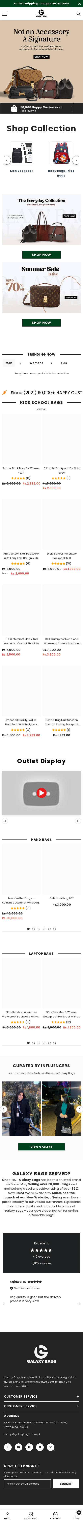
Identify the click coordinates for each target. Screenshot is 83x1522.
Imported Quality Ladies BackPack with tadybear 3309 (21, 727)
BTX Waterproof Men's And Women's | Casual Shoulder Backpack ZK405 (21, 646)
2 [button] (44, 102)
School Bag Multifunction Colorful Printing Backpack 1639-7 (62, 727)
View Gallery (41, 1151)
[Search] (78, 18)
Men (9, 367)
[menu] (4, 18)
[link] (55, 1515)
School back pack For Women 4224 (21, 475)
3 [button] (39, 933)
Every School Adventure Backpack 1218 (62, 560)
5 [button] (49, 933)
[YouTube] (40, 1451)
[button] (3, 1113)
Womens (36, 367)
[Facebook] (8, 1451)
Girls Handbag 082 (62, 902)
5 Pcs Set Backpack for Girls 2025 (62, 475)
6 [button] (54, 933)
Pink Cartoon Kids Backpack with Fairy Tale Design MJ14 (21, 560)
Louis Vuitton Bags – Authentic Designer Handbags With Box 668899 (21, 905)
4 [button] (44, 933)
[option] (41, 6)
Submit (66, 1488)
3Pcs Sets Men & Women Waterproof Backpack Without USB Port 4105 (21, 1019)
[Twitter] (50, 1451)
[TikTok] (29, 1451)
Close (79, 5)
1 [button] (39, 102)
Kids (63, 367)
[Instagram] (18, 1451)
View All (41, 413)
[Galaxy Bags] (41, 223)
